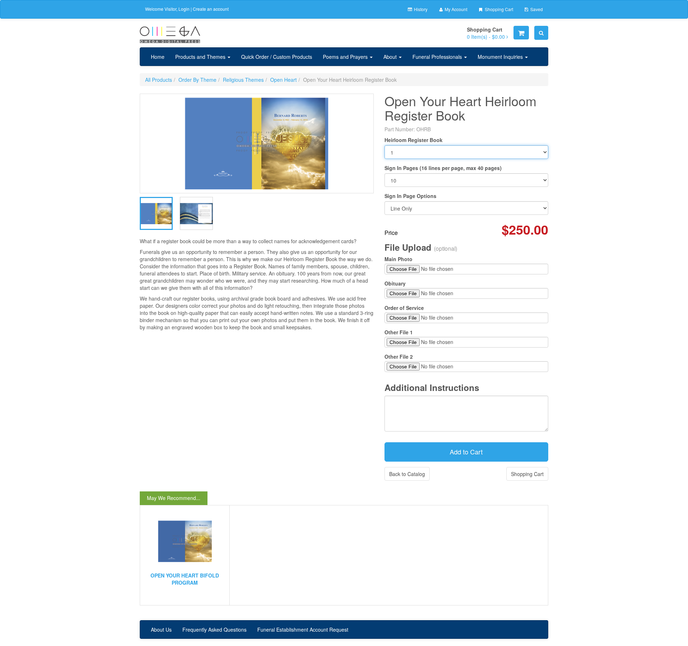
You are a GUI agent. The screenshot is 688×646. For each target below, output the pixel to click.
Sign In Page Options (410, 195)
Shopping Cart (498, 9)
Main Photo (398, 259)
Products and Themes (201, 56)
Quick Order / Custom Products (276, 56)
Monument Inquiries (501, 56)
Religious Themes (243, 79)
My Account (455, 9)
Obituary (395, 283)
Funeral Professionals (437, 56)
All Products (158, 79)
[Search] (541, 33)
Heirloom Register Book (413, 139)
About (390, 56)
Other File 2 (398, 356)
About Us (161, 629)
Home (157, 56)
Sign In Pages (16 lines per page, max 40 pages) (443, 167)
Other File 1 (398, 332)
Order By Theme (197, 79)
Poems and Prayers (346, 56)
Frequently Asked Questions (214, 629)
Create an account (211, 9)
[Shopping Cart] (521, 32)
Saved (536, 9)
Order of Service (404, 307)
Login (184, 9)
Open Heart (283, 79)
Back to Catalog (407, 473)
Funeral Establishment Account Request (302, 629)
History (420, 9)
